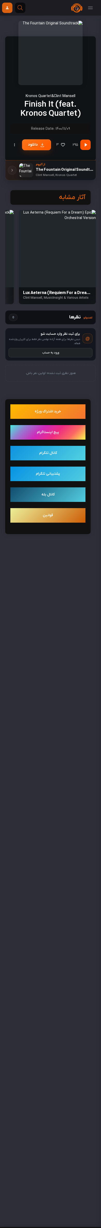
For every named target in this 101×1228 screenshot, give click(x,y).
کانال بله (48, 494)
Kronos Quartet (39, 96)
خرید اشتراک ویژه (48, 411)
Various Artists (78, 298)
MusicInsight (53, 298)
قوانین (48, 515)
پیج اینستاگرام (48, 432)
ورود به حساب (50, 352)
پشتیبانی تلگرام (48, 473)
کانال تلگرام (48, 453)
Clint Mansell (64, 96)
